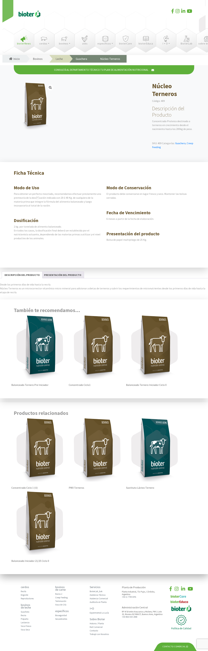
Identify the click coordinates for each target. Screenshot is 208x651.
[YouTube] (189, 12)
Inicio (16, 59)
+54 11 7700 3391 (129, 597)
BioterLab (187, 43)
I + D (165, 43)
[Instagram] (177, 12)
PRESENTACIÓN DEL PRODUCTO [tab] (62, 275)
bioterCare (125, 43)
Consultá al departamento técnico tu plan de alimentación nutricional (101, 69)
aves (85, 43)
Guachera (81, 59)
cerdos (43, 43)
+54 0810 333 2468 (129, 616)
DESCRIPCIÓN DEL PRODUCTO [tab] (22, 275)
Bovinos (38, 59)
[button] (50, 87)
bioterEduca (146, 43)
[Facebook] (173, 12)
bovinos (63, 43)
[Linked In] (183, 12)
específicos (104, 43)
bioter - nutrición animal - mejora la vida (29, 14)
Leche (59, 59)
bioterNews (24, 43)
